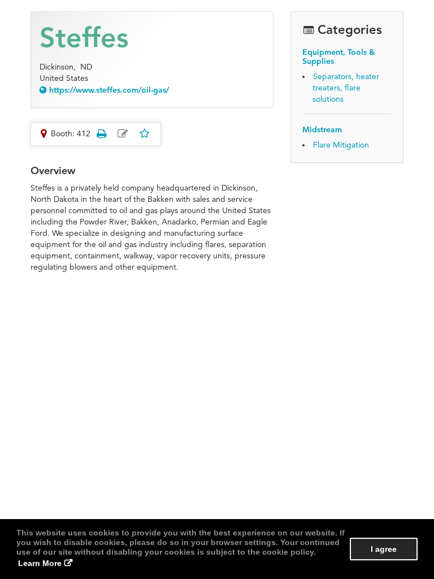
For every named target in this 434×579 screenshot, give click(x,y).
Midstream (322, 130)
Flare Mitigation (341, 145)
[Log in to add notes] (122, 134)
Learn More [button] (40, 563)
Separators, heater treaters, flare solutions (346, 88)
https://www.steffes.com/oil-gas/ (109, 90)
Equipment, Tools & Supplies (338, 56)
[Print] (101, 134)
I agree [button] (384, 549)
